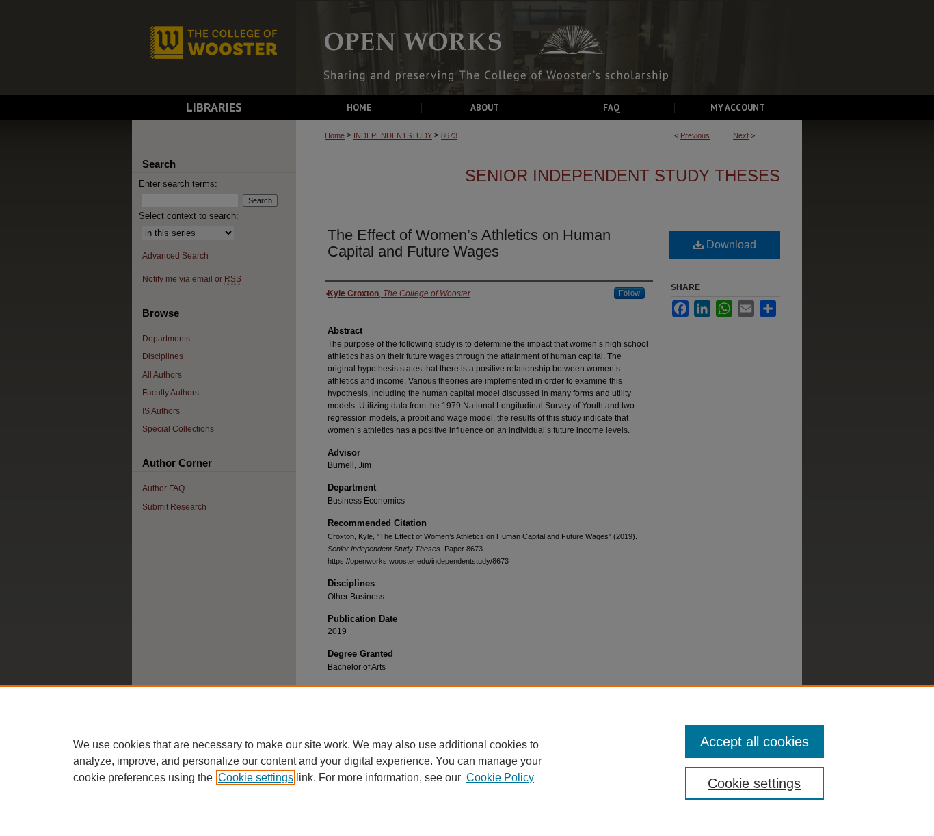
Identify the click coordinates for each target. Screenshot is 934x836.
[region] (467, 760)
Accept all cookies (754, 741)
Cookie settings (255, 777)
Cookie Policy (500, 777)
